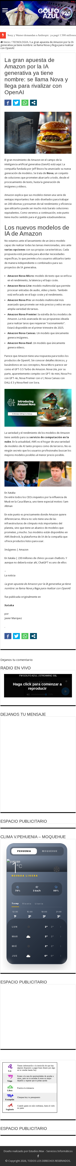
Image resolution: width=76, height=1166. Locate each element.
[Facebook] (38, 1156)
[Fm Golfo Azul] (38, 13)
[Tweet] (16, 103)
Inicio (6, 42)
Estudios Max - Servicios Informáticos (51, 1151)
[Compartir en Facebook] (7, 103)
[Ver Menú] (5, 10)
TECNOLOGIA (20, 42)
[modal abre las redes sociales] (33, 103)
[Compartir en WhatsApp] (24, 103)
